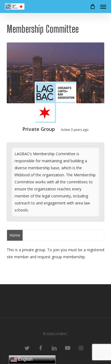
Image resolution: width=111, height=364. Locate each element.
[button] (103, 6)
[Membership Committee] (55, 103)
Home (14, 235)
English (25, 359)
